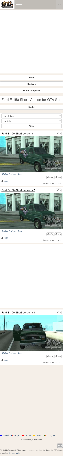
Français (16, 435)
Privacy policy (14, 453)
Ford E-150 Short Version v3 (18, 312)
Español (39, 435)
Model (31, 107)
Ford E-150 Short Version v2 (18, 190)
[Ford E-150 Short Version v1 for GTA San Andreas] (31, 154)
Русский (5, 435)
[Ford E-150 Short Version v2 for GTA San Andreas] (31, 211)
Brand (32, 77)
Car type (31, 83)
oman (6, 181)
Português (51, 435)
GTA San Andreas (8, 174)
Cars (20, 174)
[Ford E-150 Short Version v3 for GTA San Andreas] (31, 333)
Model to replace (31, 90)
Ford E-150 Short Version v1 (18, 133)
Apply (31, 125)
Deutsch (28, 435)
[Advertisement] (31, 41)
